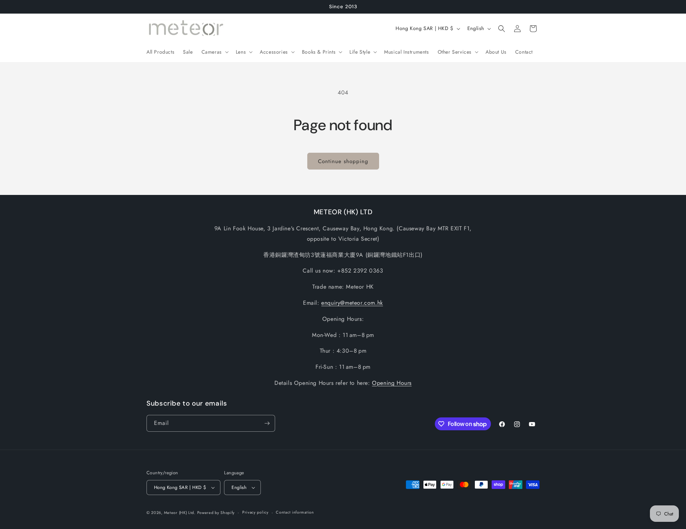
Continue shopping (343, 161)
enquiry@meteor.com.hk (352, 303)
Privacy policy (255, 512)
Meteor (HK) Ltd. (179, 512)
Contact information (295, 512)
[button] (214, 51)
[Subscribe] (267, 423)
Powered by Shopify (216, 512)
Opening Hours (392, 383)
